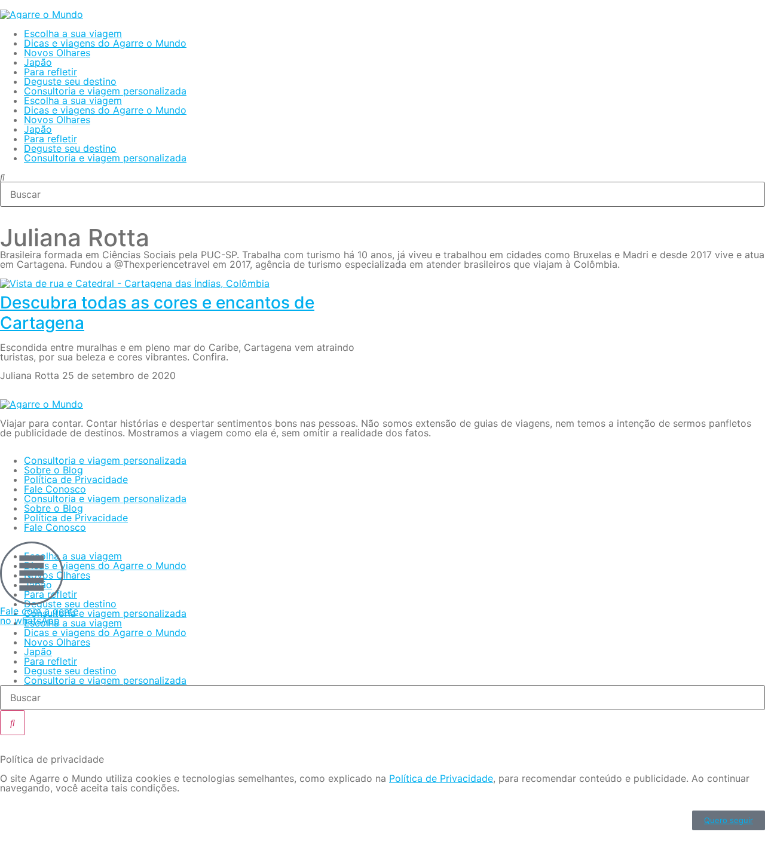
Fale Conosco (55, 489)
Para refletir (50, 72)
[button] (382, 177)
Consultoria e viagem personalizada (105, 91)
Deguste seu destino (70, 81)
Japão (38, 62)
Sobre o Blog (53, 470)
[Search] (12, 722)
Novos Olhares (57, 53)
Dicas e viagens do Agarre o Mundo (105, 43)
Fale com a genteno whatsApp (39, 615)
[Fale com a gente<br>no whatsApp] (31, 573)
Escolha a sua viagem (73, 33)
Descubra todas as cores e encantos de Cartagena (157, 312)
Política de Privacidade (76, 479)
